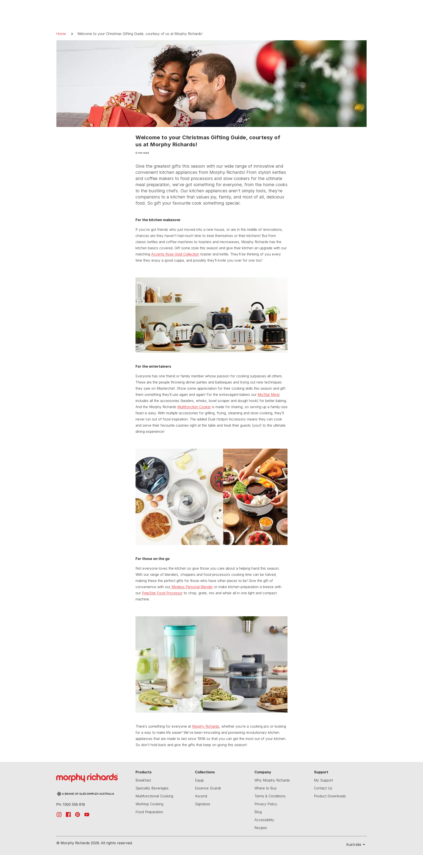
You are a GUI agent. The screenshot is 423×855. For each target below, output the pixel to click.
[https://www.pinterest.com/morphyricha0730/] (77, 814)
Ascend (201, 796)
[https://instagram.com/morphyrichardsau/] (59, 814)
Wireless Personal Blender (191, 587)
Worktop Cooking (149, 804)
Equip (199, 780)
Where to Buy (265, 788)
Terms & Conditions (270, 796)
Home (61, 33)
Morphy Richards (205, 726)
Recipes (260, 828)
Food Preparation (149, 812)
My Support (323, 780)
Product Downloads (330, 796)
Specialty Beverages (152, 788)
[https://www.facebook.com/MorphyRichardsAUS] (68, 814)
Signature (202, 804)
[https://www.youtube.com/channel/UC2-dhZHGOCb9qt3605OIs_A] (87, 814)
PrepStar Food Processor (162, 593)
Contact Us (323, 788)
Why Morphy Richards (272, 780)
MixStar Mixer (269, 394)
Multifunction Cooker (194, 407)
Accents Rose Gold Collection (175, 254)
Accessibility (264, 820)
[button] (352, 844)
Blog (258, 812)
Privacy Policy (265, 804)
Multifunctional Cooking (154, 796)
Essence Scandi (208, 788)
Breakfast (143, 780)
